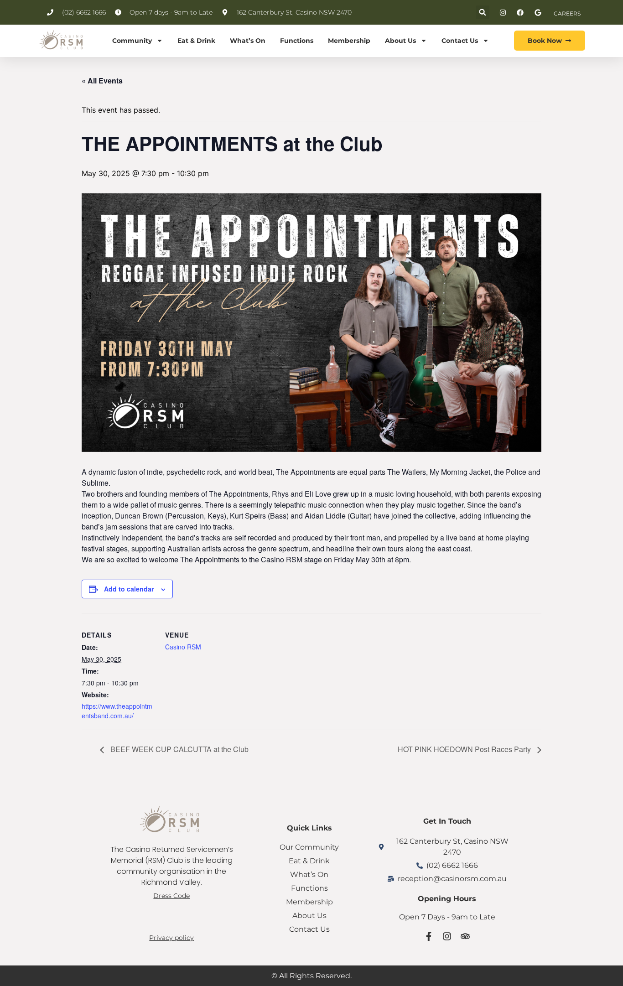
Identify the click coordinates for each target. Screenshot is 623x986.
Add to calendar (129, 588)
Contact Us (459, 40)
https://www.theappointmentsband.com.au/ (117, 710)
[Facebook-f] (428, 936)
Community (132, 40)
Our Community (309, 847)
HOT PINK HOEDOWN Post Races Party (465, 749)
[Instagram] (447, 936)
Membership (349, 40)
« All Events (102, 80)
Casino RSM (183, 646)
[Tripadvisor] (465, 936)
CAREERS (567, 13)
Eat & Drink (196, 40)
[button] (482, 12)
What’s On (247, 40)
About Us (400, 40)
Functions (296, 40)
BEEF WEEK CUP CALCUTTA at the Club (179, 749)
